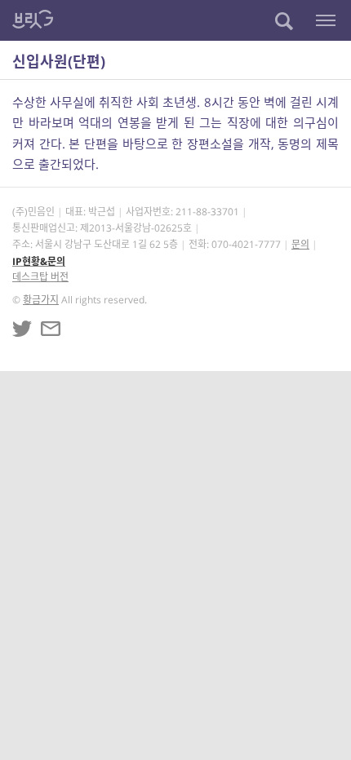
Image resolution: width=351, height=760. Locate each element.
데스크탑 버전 (40, 277)
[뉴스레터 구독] (50, 328)
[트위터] (22, 328)
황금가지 (41, 300)
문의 (300, 244)
